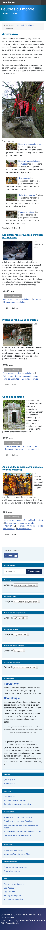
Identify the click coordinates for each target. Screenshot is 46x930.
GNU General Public (10, 923)
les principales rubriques (15, 800)
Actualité (37, 299)
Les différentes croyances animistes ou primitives (23, 236)
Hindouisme (8, 526)
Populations (11, 683)
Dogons (25, 379)
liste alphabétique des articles (17, 804)
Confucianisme (24, 528)
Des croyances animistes (29, 144)
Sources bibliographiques (15, 867)
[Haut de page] (42, 925)
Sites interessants (12, 871)
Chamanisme (24, 178)
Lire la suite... (12, 308)
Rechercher (35, 571)
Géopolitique (12, 698)
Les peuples (9, 796)
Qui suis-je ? (9, 780)
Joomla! (4, 920)
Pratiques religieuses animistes (20, 319)
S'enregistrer (9, 783)
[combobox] (15, 571)
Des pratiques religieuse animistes (18, 373)
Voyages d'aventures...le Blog (17, 854)
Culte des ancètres (26, 195)
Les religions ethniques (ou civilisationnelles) (23, 520)
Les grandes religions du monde (19, 523)
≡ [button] (43, 2)
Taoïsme (20, 526)
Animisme (7, 299)
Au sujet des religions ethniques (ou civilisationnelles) (22, 468)
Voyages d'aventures (13, 850)
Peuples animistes (26, 212)
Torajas (35, 379)
